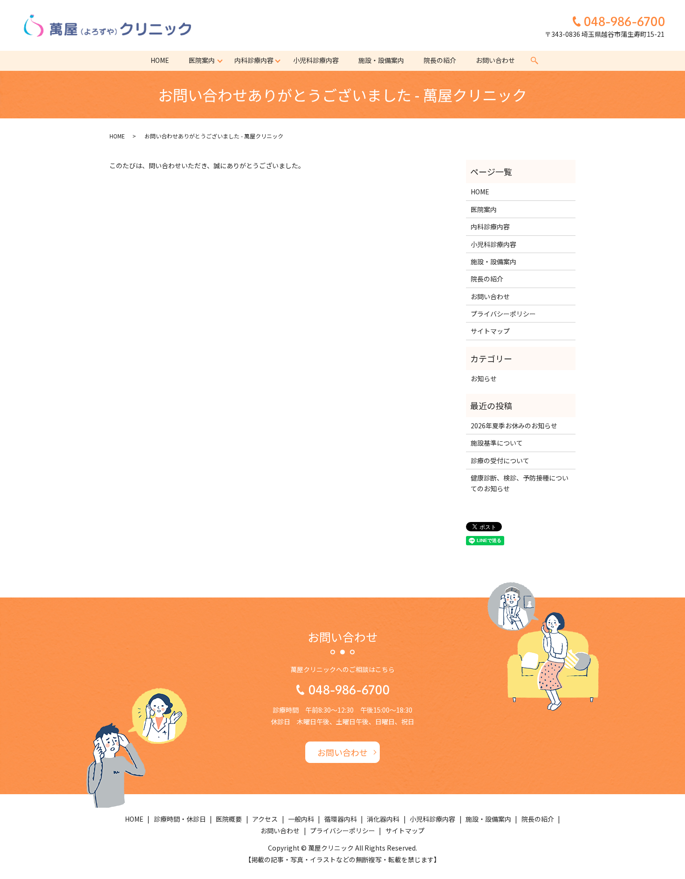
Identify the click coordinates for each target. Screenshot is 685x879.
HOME (160, 60)
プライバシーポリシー (503, 313)
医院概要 (229, 819)
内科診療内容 (254, 60)
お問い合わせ (495, 60)
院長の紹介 (440, 60)
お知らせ (484, 378)
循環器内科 (340, 819)
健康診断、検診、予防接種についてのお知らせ (520, 483)
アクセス (265, 819)
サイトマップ (490, 331)
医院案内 (202, 60)
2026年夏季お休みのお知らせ (514, 425)
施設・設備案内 (381, 60)
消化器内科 (383, 819)
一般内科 (301, 819)
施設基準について (497, 442)
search (534, 61)
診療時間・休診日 (180, 819)
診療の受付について (500, 460)
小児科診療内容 (316, 60)
